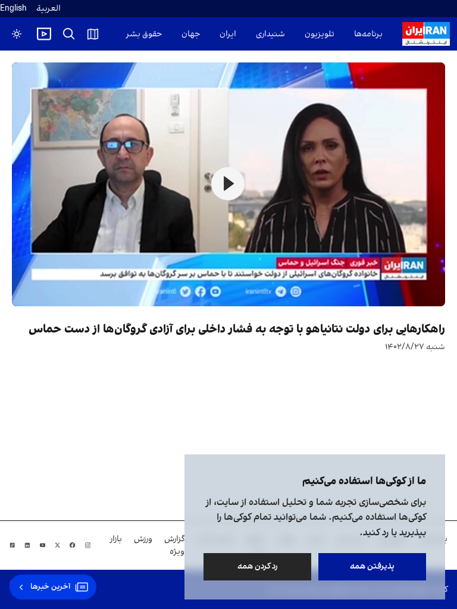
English (13, 8)
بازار (116, 539)
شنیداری (270, 34)
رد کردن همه (257, 566)
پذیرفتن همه (372, 566)
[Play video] (44, 34)
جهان (190, 34)
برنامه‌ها (368, 34)
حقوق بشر (144, 34)
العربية (48, 8)
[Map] (93, 34)
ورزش (143, 539)
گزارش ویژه (174, 545)
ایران (228, 34)
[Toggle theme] (16, 33)
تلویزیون (319, 34)
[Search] (69, 34)
